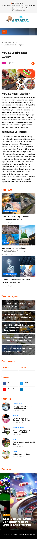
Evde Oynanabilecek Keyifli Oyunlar (24, 443)
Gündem (6, 367)
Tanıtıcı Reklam (17, 403)
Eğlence (15, 439)
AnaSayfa (7, 42)
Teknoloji (23, 367)
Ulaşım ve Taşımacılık (10, 211)
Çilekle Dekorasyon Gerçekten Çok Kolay (21, 419)
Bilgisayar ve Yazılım (10, 274)
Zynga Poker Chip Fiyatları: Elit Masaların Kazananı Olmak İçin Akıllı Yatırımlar (17, 521)
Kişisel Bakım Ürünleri (21, 454)
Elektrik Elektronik (18, 427)
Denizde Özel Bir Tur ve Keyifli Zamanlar (22, 407)
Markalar (15, 415)
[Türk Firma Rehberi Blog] (18, 20)
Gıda (16, 42)
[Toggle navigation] (4, 32)
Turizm (6, 242)
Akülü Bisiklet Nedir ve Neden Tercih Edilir (22, 431)
